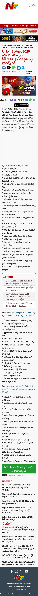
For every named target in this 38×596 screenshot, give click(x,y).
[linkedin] (19, 68)
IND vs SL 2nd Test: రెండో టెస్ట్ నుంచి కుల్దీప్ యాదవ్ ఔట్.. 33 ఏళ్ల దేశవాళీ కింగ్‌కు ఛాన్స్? (17, 556)
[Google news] (26, 101)
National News (11, 45)
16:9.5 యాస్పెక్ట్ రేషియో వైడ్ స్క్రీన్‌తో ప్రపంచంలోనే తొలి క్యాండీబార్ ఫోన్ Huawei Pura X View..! (18, 563)
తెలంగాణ (15, 25)
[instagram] (16, 572)
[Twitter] (19, 101)
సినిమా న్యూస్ (24, 25)
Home (4, 45)
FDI (30, 475)
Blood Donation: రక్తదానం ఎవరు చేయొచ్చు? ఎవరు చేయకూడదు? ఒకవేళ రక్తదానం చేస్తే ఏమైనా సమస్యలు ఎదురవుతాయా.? (18, 548)
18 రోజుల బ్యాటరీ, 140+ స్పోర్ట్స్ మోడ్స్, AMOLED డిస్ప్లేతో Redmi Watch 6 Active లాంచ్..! (18, 529)
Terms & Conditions (29, 594)
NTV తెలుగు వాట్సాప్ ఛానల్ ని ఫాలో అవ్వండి (19, 469)
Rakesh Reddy (29, 72)
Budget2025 (11, 475)
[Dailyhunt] (34, 101)
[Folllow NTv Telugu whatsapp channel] (28, 6)
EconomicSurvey (22, 475)
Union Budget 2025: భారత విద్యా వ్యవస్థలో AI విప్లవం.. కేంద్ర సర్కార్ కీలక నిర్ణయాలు (18, 314)
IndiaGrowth (13, 478)
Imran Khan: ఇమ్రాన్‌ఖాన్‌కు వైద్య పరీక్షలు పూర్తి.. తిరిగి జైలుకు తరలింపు (20, 289)
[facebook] (4, 68)
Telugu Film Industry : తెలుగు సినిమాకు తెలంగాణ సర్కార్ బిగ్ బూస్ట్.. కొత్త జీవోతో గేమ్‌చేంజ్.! (16, 487)
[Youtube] (22, 101)
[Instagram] (15, 101)
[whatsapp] (14, 68)
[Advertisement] (19, 146)
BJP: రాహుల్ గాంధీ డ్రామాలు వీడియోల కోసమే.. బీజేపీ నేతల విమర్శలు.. (19, 304)
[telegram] (24, 68)
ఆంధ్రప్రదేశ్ (7, 25)
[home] (1, 25)
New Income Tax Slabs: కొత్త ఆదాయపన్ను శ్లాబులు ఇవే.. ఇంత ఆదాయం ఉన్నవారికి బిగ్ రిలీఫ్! (18, 389)
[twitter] (9, 68)
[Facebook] (11, 101)
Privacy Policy (16, 594)
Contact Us (6, 594)
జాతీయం (33, 25)
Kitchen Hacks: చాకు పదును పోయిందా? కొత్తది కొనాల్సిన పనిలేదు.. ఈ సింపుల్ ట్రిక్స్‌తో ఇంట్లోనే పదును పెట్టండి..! (18, 539)
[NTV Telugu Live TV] (33, 6)
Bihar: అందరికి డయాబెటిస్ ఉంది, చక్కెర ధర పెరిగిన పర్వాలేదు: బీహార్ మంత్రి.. (19, 282)
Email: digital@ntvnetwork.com (19, 586)
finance (5, 478)
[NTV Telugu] (11, 6)
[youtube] (26, 572)
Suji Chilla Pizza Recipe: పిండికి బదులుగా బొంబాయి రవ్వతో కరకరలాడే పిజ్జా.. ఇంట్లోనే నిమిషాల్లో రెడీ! (18, 296)
